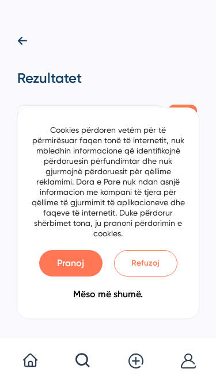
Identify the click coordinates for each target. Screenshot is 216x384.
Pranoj (70, 263)
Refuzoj (145, 263)
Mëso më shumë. (108, 294)
